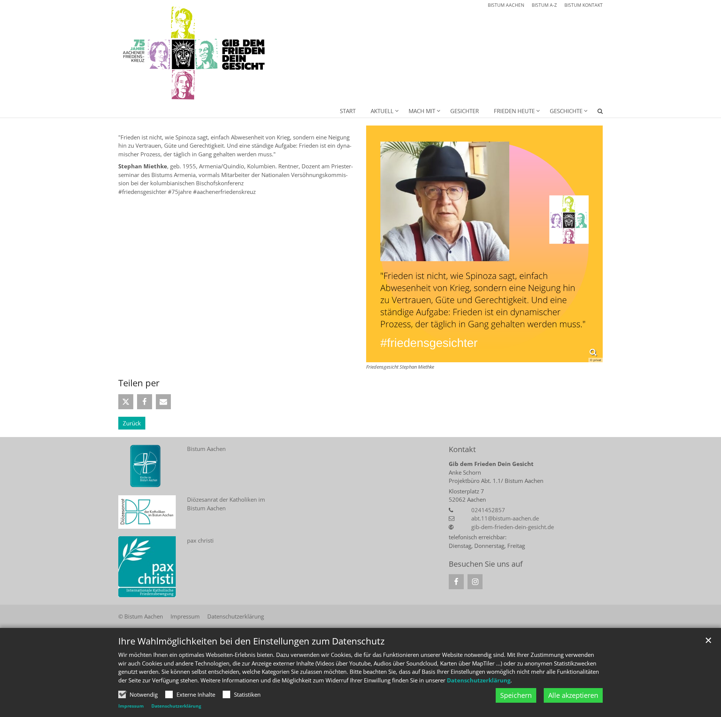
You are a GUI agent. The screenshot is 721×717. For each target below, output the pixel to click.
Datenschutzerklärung (478, 680)
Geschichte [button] (566, 111)
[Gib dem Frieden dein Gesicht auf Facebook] (456, 581)
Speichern (516, 695)
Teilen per (139, 383)
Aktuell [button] (382, 111)
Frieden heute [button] (514, 111)
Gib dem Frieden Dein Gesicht (491, 463)
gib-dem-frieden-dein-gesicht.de (512, 527)
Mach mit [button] (422, 111)
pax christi (200, 540)
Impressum (131, 706)
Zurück (132, 423)
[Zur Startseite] (195, 53)
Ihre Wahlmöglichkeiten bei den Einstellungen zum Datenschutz (251, 641)
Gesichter (464, 111)
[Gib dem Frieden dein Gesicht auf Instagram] (475, 581)
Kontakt (462, 449)
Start (348, 111)
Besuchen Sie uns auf (486, 564)
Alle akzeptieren (573, 695)
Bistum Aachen (206, 448)
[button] (595, 112)
